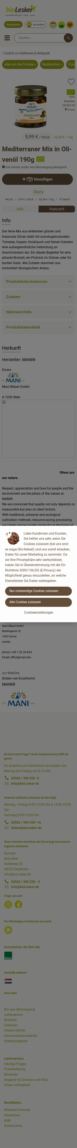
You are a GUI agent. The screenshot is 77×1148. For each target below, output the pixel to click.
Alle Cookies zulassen (25, 602)
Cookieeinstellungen (38, 612)
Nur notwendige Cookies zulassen (33, 591)
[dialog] (38, 574)
